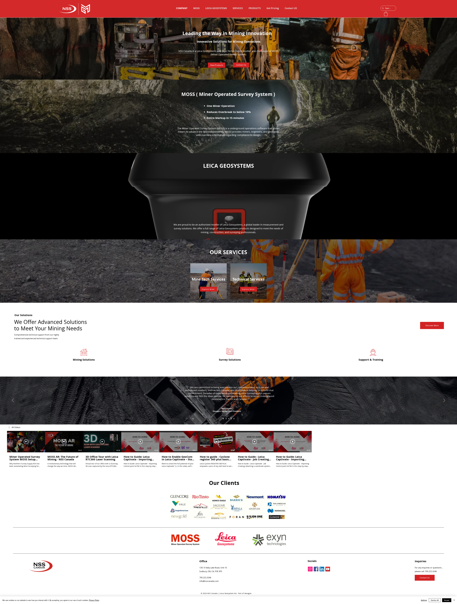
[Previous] (13, 400)
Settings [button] (424, 600)
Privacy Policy (94, 600)
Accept (446, 600)
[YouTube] (327, 569)
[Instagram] (310, 569)
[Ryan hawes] (223, 418)
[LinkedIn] (322, 569)
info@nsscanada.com (209, 581)
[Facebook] (316, 569)
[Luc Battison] (225, 418)
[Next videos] (391, 441)
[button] (254, 8)
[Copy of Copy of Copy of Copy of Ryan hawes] (233, 418)
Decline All (435, 600)
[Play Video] (26, 441)
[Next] (444, 400)
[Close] (454, 600)
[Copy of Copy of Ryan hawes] (228, 418)
